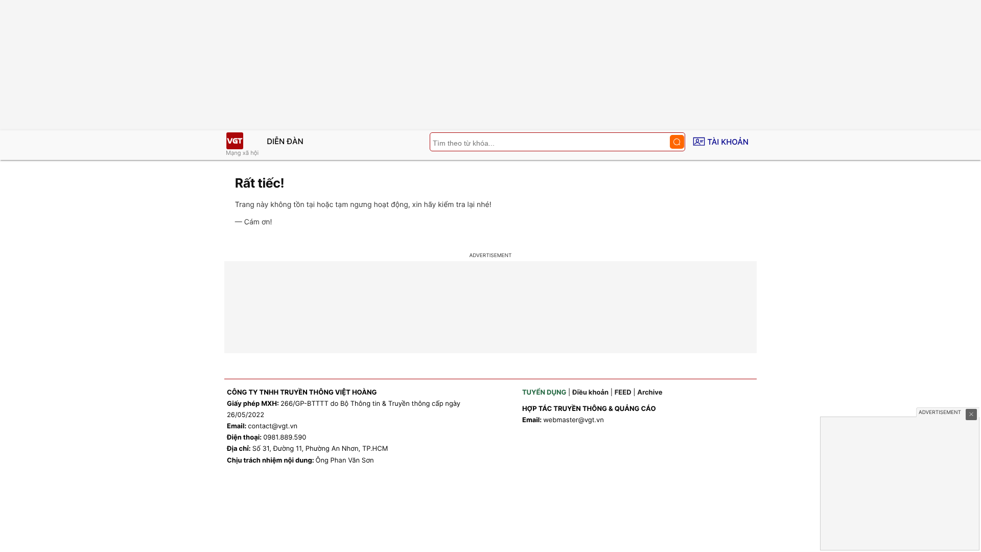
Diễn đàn (285, 141)
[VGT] (234, 140)
